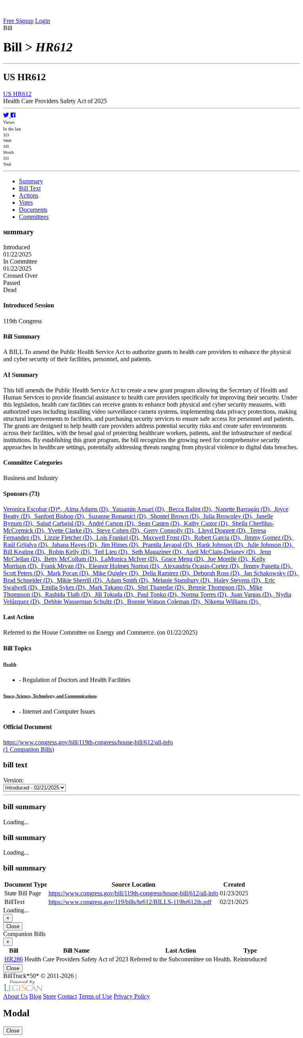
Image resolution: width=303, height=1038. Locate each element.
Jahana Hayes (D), (76, 544)
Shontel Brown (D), (176, 516)
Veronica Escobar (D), (34, 509)
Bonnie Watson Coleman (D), (165, 601)
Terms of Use (95, 996)
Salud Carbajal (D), (62, 523)
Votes (26, 202)
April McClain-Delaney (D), (222, 551)
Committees (34, 216)
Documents (33, 209)
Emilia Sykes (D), (65, 587)
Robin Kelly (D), (71, 551)
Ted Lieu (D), (113, 551)
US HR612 (17, 93)
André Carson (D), (113, 523)
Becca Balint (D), (191, 509)
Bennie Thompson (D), (218, 587)
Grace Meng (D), (184, 559)
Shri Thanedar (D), (163, 587)
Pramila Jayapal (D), (169, 544)
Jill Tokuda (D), (116, 594)
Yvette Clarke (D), (72, 530)
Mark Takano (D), (113, 587)
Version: (13, 780)
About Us (15, 996)
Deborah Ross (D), (218, 573)
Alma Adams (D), (88, 509)
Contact (67, 996)
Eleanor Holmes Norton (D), (126, 566)
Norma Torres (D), (206, 594)
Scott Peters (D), (25, 573)
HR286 (13, 959)
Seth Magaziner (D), (158, 551)
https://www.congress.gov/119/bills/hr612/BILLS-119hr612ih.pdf (130, 902)
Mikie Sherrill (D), (81, 580)
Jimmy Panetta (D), (268, 566)
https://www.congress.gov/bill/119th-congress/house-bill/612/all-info (88, 742)
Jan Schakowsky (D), (271, 573)
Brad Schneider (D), (30, 580)
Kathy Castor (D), (208, 523)
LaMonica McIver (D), (131, 559)
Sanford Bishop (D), (61, 516)
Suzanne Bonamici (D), (119, 516)
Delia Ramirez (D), (167, 573)
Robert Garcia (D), (219, 537)
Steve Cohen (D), (120, 530)
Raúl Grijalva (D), (27, 544)
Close (12, 926)
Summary (31, 181)
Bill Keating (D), (26, 551)
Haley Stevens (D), (239, 580)
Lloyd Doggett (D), (224, 530)
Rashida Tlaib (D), (70, 594)
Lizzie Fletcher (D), (70, 537)
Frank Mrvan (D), (65, 566)
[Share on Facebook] (13, 115)
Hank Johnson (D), (221, 544)
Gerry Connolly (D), (171, 530)
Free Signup (18, 20)
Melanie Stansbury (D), (183, 580)
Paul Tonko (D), (159, 594)
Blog (35, 996)
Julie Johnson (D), (270, 544)
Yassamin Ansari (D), (140, 509)
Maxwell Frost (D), (168, 537)
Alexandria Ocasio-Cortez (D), (203, 566)
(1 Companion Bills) (28, 749)
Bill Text (30, 188)
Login (42, 20)
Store (49, 996)
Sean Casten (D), (161, 523)
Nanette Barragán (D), (244, 509)
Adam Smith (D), (129, 580)
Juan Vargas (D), (253, 594)
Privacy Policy (132, 996)
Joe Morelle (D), (230, 559)
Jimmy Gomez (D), (269, 537)
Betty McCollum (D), (72, 559)
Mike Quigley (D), (117, 573)
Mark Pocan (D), (70, 573)
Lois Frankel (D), (119, 537)
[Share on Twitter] (7, 115)
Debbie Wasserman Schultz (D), (85, 601)
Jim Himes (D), (121, 544)
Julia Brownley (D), (229, 516)
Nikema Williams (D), (232, 601)
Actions (28, 195)
